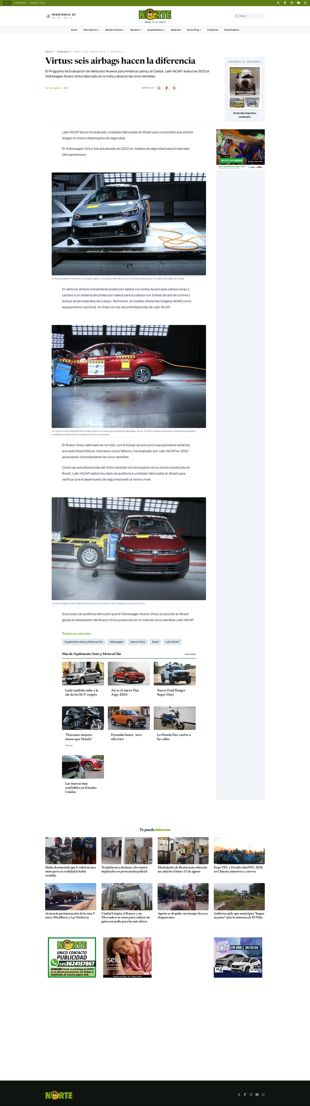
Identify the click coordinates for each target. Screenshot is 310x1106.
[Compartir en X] (174, 88)
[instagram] (291, 2)
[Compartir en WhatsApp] (159, 88)
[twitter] (278, 2)
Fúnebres (212, 30)
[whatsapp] (305, 2)
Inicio (74, 30)
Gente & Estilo (113, 30)
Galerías (176, 30)
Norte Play (193, 30)
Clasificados (231, 30)
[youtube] (298, 2)
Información (90, 30)
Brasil (155, 641)
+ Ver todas (189, 654)
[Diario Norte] (59, 1095)
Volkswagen (117, 641)
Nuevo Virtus (137, 641)
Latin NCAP (172, 641)
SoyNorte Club (37, 3)
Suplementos (155, 30)
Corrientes (20, 3)
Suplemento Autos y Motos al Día (84, 641)
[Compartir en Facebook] (167, 88)
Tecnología (63, 51)
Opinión (135, 30)
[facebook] (285, 2)
